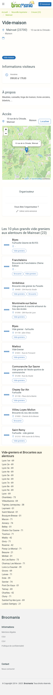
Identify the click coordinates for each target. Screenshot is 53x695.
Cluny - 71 (6, 596)
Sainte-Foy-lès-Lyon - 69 (13, 600)
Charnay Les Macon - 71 (13, 563)
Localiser (44, 121)
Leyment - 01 (8, 508)
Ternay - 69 (7, 589)
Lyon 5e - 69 (7, 475)
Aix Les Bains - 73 (10, 559)
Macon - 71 (7, 519)
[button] (26, 150)
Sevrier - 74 (7, 582)
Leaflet (26, 178)
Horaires (13, 74)
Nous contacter (8, 669)
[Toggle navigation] (3, 4)
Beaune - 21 (7, 552)
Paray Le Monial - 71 (12, 548)
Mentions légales (9, 632)
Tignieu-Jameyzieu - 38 (13, 504)
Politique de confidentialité (13, 646)
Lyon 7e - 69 (7, 482)
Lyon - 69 (6, 493)
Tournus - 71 (8, 534)
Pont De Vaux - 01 (10, 585)
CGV (3, 641)
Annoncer (46, 4)
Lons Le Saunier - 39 (11, 567)
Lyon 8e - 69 (7, 486)
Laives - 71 (7, 574)
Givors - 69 (7, 570)
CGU (3, 637)
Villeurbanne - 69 (10, 501)
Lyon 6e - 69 (7, 479)
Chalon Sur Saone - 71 (12, 530)
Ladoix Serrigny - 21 (11, 604)
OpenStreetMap (36, 178)
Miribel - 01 (7, 556)
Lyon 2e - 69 (7, 464)
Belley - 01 (7, 526)
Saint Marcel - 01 (10, 512)
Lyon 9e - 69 (7, 490)
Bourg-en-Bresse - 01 (11, 515)
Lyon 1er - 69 (8, 460)
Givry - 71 (6, 541)
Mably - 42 (7, 537)
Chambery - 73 (9, 497)
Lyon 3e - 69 (7, 468)
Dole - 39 (6, 578)
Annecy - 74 (7, 523)
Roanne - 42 (7, 545)
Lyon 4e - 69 (7, 471)
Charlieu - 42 (8, 592)
